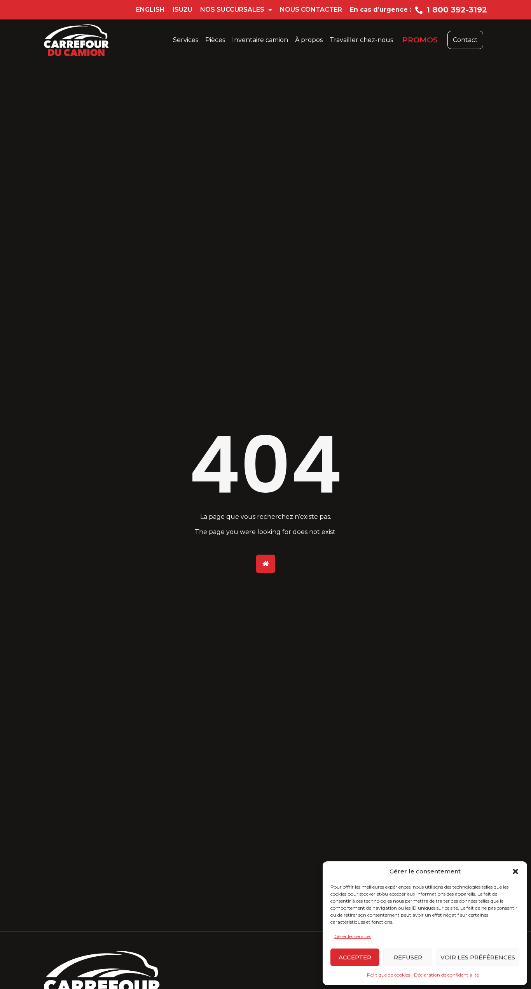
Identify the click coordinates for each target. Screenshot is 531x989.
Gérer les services (352, 936)
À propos (309, 40)
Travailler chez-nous (361, 40)
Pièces (215, 40)
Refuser (408, 957)
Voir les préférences (477, 957)
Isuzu (182, 9)
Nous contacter (311, 9)
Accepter (355, 957)
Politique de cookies (388, 975)
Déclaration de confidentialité (446, 975)
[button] (515, 871)
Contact (465, 40)
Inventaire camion (260, 40)
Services (185, 40)
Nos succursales (232, 9)
